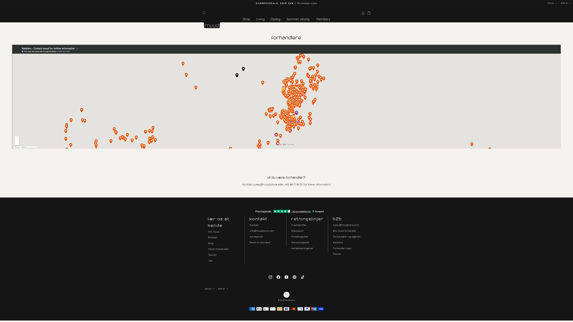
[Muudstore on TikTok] (302, 277)
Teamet (212, 254)
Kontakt (254, 225)
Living (260, 19)
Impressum (297, 230)
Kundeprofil (256, 236)
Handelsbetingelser (302, 248)
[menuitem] (246, 19)
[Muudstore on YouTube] (286, 277)
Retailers (338, 242)
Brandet (212, 237)
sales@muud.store (265, 184)
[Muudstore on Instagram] (270, 277)
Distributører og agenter (347, 236)
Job (210, 260)
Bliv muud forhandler (344, 230)
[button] (552, 3)
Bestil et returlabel (260, 242)
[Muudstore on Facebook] (278, 277)
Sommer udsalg (298, 19)
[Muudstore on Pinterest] (294, 277)
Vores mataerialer (218, 249)
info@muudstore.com (262, 230)
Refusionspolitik (300, 242)
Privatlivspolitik (299, 236)
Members (323, 19)
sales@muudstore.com (346, 225)
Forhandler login (342, 248)
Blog (210, 243)
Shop (246, 19)
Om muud (213, 231)
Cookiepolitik (298, 225)
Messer (337, 254)
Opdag (276, 19)
